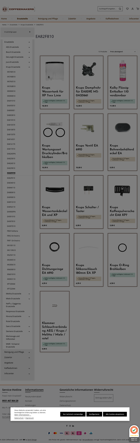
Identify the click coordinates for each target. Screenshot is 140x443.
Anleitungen (30, 405)
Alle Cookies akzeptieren (115, 414)
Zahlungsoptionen (68, 401)
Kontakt (28, 401)
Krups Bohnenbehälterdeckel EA (122, 149)
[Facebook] (67, 426)
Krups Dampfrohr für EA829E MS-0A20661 (88, 91)
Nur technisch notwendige (73, 414)
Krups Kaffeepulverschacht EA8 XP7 (122, 211)
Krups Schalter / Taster (87, 209)
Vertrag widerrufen (103, 397)
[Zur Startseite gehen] (16, 8)
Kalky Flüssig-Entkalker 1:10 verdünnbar (119, 91)
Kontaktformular (9, 417)
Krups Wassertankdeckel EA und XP (54, 211)
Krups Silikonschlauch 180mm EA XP (86, 269)
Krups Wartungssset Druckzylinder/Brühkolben (54, 151)
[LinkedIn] (73, 426)
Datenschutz (65, 405)
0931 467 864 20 (10, 400)
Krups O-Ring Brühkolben (119, 267)
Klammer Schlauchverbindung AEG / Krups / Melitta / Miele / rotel (54, 331)
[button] (29, 42)
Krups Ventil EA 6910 (87, 147)
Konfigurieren (94, 414)
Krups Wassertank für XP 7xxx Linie (52, 91)
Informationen (34, 389)
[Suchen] (120, 8)
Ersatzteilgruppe (10, 32)
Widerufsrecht (66, 396)
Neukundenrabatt (33, 396)
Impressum (29, 418)
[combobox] (108, 8)
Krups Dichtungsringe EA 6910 (52, 269)
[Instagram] (70, 426)
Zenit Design (32, 440)
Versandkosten (87, 440)
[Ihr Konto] (132, 8)
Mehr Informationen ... (22, 415)
